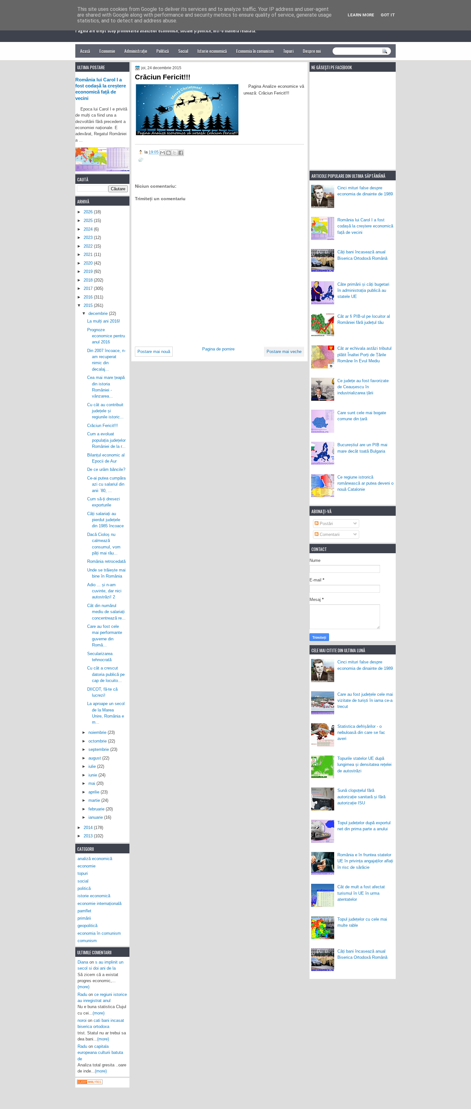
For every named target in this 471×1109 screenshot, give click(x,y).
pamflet (84, 910)
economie (86, 866)
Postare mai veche (284, 351)
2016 (89, 297)
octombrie (98, 741)
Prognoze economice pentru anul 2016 (106, 336)
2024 (89, 229)
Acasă (85, 50)
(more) (83, 986)
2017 (89, 288)
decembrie (98, 313)
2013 (89, 836)
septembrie (99, 749)
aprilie (94, 792)
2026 (89, 211)
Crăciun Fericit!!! (102, 425)
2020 (89, 263)
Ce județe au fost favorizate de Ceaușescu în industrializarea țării (363, 387)
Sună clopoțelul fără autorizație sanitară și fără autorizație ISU (361, 796)
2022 (89, 246)
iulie (92, 766)
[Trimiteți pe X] (174, 153)
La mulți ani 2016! (103, 321)
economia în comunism (99, 933)
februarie (97, 809)
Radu (82, 994)
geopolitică (87, 925)
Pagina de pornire (218, 349)
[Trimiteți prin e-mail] (162, 153)
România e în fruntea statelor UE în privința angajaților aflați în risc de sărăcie (365, 861)
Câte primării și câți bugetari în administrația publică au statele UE (363, 290)
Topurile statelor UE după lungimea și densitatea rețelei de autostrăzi (364, 764)
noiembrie (98, 732)
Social (183, 50)
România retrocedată (106, 561)
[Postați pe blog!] (168, 153)
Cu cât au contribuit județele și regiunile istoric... (105, 411)
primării (84, 918)
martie (94, 800)
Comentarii (329, 534)
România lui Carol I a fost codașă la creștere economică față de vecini (365, 226)
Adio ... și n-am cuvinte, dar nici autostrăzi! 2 (104, 591)
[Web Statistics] (90, 1082)
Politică (162, 50)
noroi (82, 1020)
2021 (89, 254)
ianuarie (96, 817)
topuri (83, 873)
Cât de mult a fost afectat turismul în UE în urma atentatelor (361, 893)
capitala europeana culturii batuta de (100, 1052)
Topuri (288, 50)
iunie (93, 775)
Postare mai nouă (153, 351)
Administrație (135, 50)
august (95, 758)
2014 (89, 827)
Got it (388, 14)
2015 (89, 305)
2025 (89, 220)
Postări (325, 523)
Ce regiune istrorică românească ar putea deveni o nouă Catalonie (365, 483)
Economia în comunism (255, 50)
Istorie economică (212, 50)
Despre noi (312, 50)
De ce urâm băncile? (106, 469)
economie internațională (99, 903)
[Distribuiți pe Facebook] (181, 153)
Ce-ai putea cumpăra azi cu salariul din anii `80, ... (106, 484)
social (83, 881)
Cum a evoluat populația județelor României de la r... (106, 440)
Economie (107, 50)
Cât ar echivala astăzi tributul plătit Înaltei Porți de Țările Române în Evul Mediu (364, 354)
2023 (89, 237)
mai (92, 783)
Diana (83, 962)
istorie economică (94, 895)
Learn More (361, 14)
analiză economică (95, 858)
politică (84, 888)
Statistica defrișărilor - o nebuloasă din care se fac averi (361, 732)
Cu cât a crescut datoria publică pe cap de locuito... (106, 674)
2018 (89, 280)
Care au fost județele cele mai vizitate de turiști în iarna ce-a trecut (365, 700)
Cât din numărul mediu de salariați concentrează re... (106, 611)
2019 (89, 271)
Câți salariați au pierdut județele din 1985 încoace (105, 520)
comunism (87, 940)
